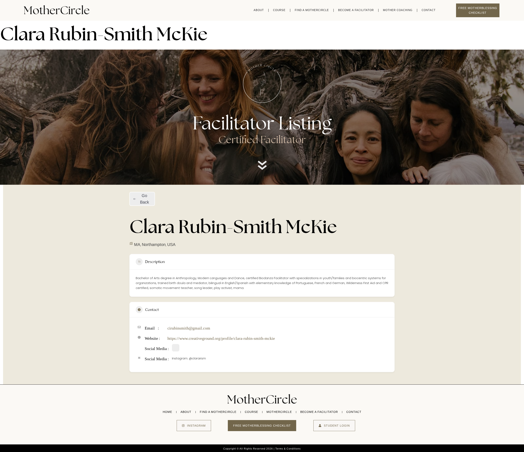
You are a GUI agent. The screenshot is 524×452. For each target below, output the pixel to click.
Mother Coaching (397, 10)
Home (167, 411)
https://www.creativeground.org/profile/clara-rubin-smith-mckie (221, 338)
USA (171, 244)
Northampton (154, 244)
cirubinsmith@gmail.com (188, 328)
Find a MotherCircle (312, 10)
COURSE (279, 10)
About (259, 10)
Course (251, 411)
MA (137, 244)
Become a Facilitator (356, 10)
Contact (429, 10)
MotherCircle (279, 411)
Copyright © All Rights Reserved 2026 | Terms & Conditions (262, 448)
